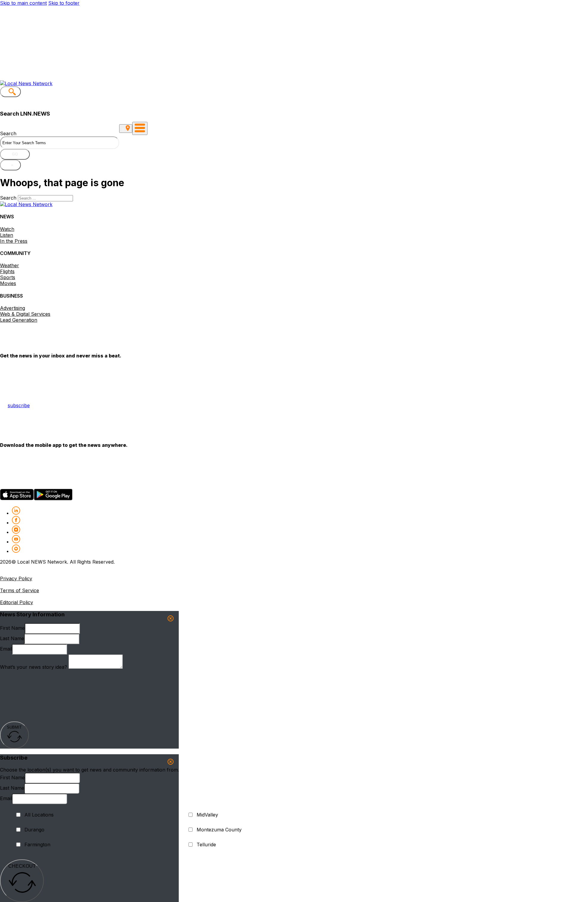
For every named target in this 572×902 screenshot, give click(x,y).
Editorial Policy (16, 602)
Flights (7, 271)
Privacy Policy (16, 578)
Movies (8, 283)
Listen (6, 235)
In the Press (13, 241)
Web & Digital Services (25, 314)
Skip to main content (23, 3)
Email (6, 649)
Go (15, 154)
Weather (9, 265)
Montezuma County (219, 830)
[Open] (139, 128)
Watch (7, 229)
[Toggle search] (10, 91)
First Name (12, 628)
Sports (7, 277)
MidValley (207, 815)
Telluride (206, 844)
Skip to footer (64, 3)
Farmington (37, 844)
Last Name (12, 638)
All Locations (39, 815)
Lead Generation (18, 320)
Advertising (12, 308)
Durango (34, 830)
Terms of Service (19, 590)
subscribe (19, 405)
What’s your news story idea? (33, 667)
